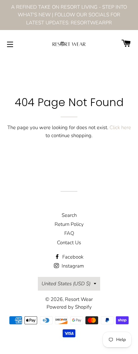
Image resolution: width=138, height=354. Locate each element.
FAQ (69, 233)
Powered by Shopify (69, 307)
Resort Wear (79, 299)
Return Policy (69, 224)
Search (69, 215)
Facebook (72, 257)
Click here (120, 127)
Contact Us (69, 242)
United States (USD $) (66, 283)
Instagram (72, 266)
